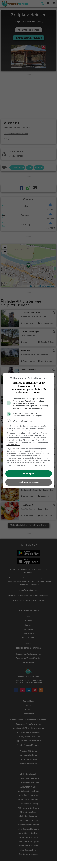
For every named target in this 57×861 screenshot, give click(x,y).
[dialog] (28, 430)
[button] (29, 421)
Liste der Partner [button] (13, 444)
